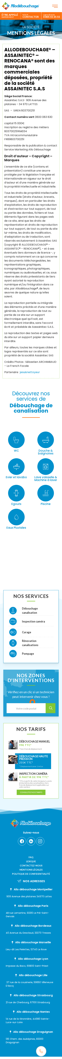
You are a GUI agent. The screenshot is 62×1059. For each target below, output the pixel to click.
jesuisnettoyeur (30, 372)
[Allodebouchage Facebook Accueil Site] (22, 841)
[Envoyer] (50, 708)
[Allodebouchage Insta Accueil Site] (40, 841)
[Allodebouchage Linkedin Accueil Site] (31, 841)
